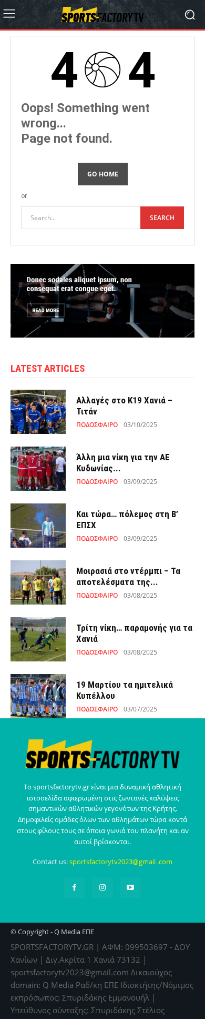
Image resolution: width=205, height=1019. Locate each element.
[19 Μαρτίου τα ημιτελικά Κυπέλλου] (38, 696)
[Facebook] (74, 887)
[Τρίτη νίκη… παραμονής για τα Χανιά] (38, 639)
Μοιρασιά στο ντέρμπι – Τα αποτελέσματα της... (128, 576)
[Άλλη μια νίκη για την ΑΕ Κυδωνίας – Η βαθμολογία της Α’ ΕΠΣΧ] (38, 469)
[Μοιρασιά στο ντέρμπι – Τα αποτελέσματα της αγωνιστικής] (38, 582)
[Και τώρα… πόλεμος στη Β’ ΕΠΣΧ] (38, 525)
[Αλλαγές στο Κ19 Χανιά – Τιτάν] (38, 412)
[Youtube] (130, 887)
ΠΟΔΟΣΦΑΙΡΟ (97, 425)
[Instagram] (102, 887)
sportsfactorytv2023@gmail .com (120, 861)
